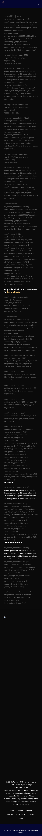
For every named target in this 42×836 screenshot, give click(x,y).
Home (12, 811)
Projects (29, 811)
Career (21, 818)
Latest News (20, 814)
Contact (32, 814)
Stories (20, 811)
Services (10, 814)
